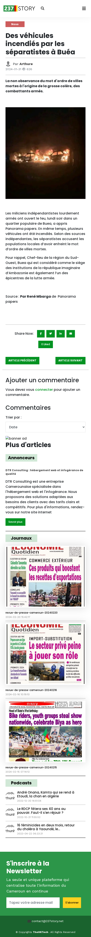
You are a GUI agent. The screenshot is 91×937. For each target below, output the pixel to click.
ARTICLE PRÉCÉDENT (22, 360)
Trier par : (14, 417)
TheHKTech (41, 932)
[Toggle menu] (84, 8)
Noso (15, 24)
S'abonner (72, 902)
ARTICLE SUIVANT (70, 360)
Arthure (26, 64)
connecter (44, 389)
